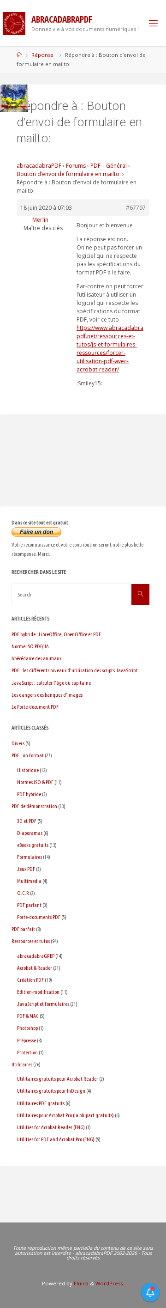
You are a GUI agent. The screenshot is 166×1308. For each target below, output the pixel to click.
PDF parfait (23, 929)
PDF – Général (108, 166)
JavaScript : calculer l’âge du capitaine (51, 683)
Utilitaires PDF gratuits (41, 1103)
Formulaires (29, 857)
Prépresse (26, 1040)
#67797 (136, 208)
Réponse (42, 54)
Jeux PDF (26, 869)
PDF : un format (28, 755)
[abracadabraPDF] (14, 23)
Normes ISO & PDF (35, 782)
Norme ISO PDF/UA (30, 646)
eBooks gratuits (32, 845)
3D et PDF (26, 821)
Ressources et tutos (31, 941)
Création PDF (30, 980)
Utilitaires (22, 1064)
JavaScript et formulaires (43, 1004)
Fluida (80, 1283)
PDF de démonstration (34, 806)
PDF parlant (29, 905)
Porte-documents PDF (38, 917)
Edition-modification (38, 992)
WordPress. (109, 1283)
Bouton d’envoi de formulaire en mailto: (69, 174)
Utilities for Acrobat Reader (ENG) (51, 1127)
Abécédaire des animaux (36, 658)
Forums (76, 166)
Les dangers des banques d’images (47, 695)
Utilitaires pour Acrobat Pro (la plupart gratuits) (65, 1115)
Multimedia (29, 881)
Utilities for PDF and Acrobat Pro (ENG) (56, 1139)
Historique (28, 770)
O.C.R (23, 893)
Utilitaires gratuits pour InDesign (51, 1091)
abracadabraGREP (35, 956)
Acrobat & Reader (34, 968)
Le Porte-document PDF (35, 707)
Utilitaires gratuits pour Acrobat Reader (57, 1079)
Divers (18, 743)
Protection (27, 1052)
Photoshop (27, 1028)
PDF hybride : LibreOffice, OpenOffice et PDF (56, 634)
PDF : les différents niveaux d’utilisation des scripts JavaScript (74, 670)
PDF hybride (29, 794)
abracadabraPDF (39, 166)
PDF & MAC (28, 1016)
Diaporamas (29, 833)
